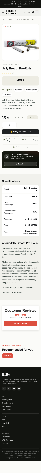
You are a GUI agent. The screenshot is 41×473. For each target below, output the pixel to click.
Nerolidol (7, 95)
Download (22, 164)
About (4, 420)
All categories (7, 400)
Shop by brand (7, 403)
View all (6, 355)
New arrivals (6, 406)
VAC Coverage (7, 440)
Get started (6, 437)
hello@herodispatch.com (14, 458)
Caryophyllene (31, 90)
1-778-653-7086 (29, 458)
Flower (10, 19)
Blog (3, 426)
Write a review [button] (20, 323)
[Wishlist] (29, 11)
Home (4, 19)
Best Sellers (6, 410)
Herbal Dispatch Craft (10, 64)
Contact (5, 443)
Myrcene (18, 90)
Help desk (5, 423)
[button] (3, 12)
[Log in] (25, 12)
